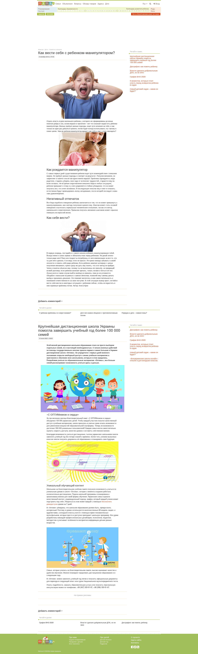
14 (88, 10)
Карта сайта (136, 640)
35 (136, 10)
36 (139, 10)
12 (84, 10)
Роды (153, 9)
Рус (144, 3)
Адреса (101, 3)
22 (107, 10)
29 (123, 10)
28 (120, 10)
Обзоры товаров (89, 3)
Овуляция (41, 11)
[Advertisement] (99, 31)
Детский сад (104, 642)
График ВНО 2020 (138, 76)
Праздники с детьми (76, 642)
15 (91, 10)
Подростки (103, 644)
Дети (107, 3)
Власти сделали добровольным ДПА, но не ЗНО (143, 71)
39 (146, 10)
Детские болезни (105, 640)
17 (95, 10)
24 (111, 10)
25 (113, 10)
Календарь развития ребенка (137, 9)
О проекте (135, 637)
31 (127, 10)
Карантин (41, 14)
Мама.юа (40, 49)
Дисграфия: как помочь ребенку (143, 66)
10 (79, 10)
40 (148, 10)
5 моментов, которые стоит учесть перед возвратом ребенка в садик (144, 82)
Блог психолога (74, 644)
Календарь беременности (68, 9)
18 (97, 10)
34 (134, 10)
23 (109, 10)
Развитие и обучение (55, 49)
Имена (153, 11)
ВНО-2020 (50, 14)
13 (86, 10)
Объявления (67, 3)
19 (100, 10)
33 (132, 10)
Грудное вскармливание (77, 640)
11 (81, 10)
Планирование (44, 9)
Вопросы (77, 3)
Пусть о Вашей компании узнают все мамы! (145, 14)
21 (104, 10)
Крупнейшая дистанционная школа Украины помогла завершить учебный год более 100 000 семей (143, 59)
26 (116, 10)
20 (102, 10)
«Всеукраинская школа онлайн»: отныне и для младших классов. (144, 359)
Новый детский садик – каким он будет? (144, 90)
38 (143, 10)
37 (141, 10)
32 (129, 10)
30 (125, 10)
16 (93, 10)
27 (118, 10)
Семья (58, 3)
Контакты (135, 642)
